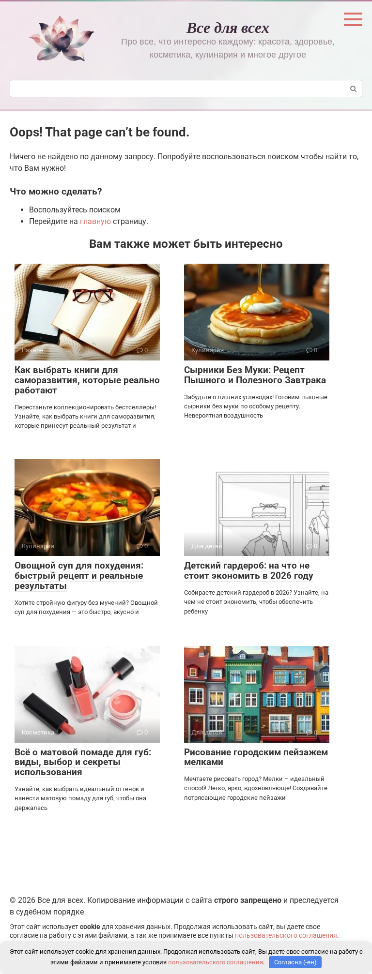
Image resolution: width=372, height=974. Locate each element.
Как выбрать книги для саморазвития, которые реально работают (87, 380)
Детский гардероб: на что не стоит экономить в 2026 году (248, 570)
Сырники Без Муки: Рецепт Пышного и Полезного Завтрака (255, 375)
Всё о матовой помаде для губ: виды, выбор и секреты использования (83, 762)
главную (95, 221)
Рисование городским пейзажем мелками (256, 757)
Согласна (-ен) (295, 962)
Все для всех (227, 27)
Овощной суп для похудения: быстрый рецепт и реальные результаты (79, 575)
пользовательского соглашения (286, 935)
